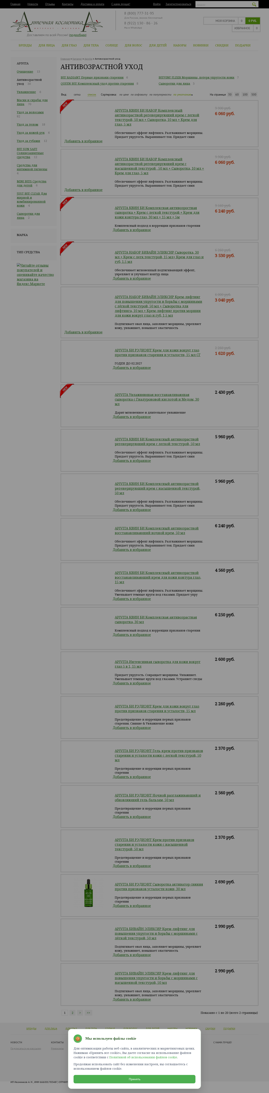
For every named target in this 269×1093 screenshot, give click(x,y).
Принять (134, 1079)
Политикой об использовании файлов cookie (143, 1057)
